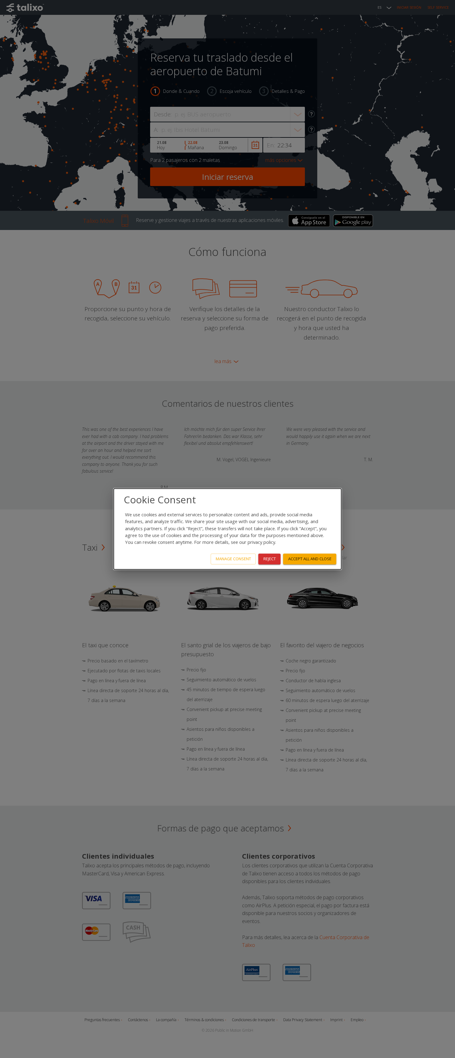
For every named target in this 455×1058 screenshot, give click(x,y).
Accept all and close (310, 559)
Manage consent (233, 559)
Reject (269, 559)
